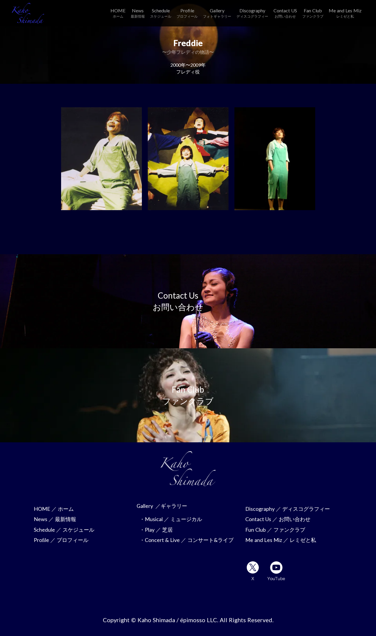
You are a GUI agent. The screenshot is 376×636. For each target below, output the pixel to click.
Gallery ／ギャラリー (162, 506)
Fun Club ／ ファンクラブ (275, 529)
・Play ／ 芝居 (156, 529)
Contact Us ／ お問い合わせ (277, 519)
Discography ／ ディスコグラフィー (287, 509)
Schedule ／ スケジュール (64, 529)
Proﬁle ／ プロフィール (61, 540)
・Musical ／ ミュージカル (171, 519)
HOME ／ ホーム (54, 509)
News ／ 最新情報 (55, 519)
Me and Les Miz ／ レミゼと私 (280, 540)
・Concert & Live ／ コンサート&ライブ (187, 540)
